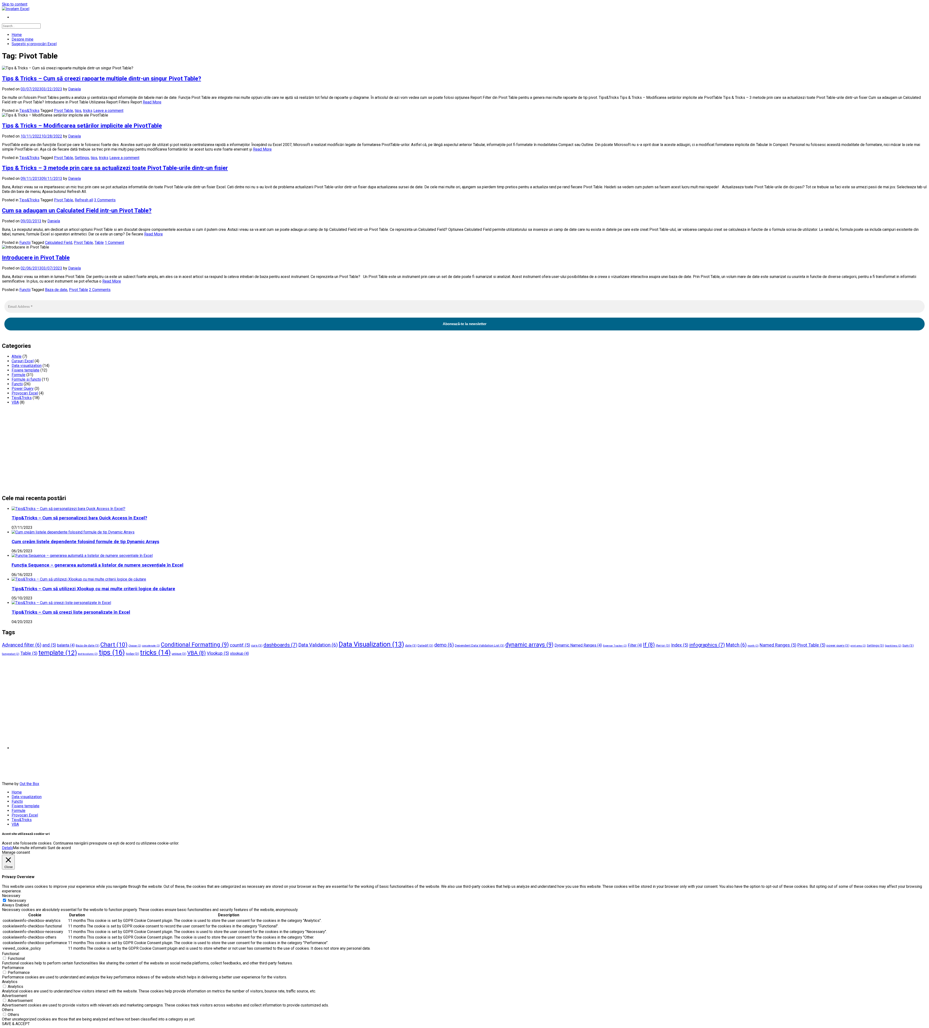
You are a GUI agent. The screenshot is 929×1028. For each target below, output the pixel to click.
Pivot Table (63, 110)
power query (837, 645)
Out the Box (29, 783)
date (411, 645)
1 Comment (114, 242)
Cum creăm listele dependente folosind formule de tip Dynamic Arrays (85, 541)
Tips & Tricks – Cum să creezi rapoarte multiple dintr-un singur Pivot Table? (101, 78)
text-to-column (88, 654)
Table (99, 242)
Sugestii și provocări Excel (34, 44)
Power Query (23, 388)
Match (736, 645)
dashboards (280, 645)
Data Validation (318, 645)
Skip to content (14, 4)
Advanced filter (21, 645)
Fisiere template (25, 370)
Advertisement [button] (14, 995)
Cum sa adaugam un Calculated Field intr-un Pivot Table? (76, 210)
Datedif (425, 645)
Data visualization (27, 365)
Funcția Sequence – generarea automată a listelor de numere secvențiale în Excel (97, 565)
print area (858, 645)
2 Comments (100, 289)
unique (179, 654)
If (649, 645)
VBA (15, 402)
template (57, 652)
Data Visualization (371, 644)
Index (679, 645)
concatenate (151, 645)
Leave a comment (108, 110)
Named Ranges (778, 645)
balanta (66, 645)
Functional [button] (10, 953)
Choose (134, 645)
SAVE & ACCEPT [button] (16, 1023)
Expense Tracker (615, 645)
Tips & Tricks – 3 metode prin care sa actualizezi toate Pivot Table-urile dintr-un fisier (115, 168)
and (49, 645)
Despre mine (22, 39)
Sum (908, 645)
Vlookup (218, 653)
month (753, 645)
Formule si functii (26, 379)
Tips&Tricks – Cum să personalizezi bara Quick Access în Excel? (79, 518)
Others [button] (7, 1009)
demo (444, 645)
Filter (635, 645)
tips (78, 110)
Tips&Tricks (29, 110)
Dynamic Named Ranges (578, 645)
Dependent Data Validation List (479, 645)
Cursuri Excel (23, 361)
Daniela (74, 89)
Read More (152, 102)
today (132, 654)
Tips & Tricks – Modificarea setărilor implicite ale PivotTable (82, 125)
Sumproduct (10, 654)
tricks (87, 110)
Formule (18, 374)
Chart (113, 644)
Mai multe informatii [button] (29, 848)
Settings (82, 157)
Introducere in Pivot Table (36, 257)
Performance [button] (13, 967)
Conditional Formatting (195, 644)
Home (17, 34)
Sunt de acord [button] (59, 848)
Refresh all (84, 200)
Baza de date (56, 289)
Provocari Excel (25, 393)
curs (256, 645)
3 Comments (105, 200)
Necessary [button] (11, 895)
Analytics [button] (9, 981)
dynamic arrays (529, 644)
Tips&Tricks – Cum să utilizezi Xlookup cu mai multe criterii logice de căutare (93, 588)
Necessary (17, 900)
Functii (24, 242)
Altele (17, 356)
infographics (707, 645)
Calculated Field (58, 242)
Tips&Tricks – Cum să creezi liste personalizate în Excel (71, 612)
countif (240, 645)
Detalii (7, 848)
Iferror (663, 645)
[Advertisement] (147, 451)
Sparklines (893, 645)
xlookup (239, 653)
